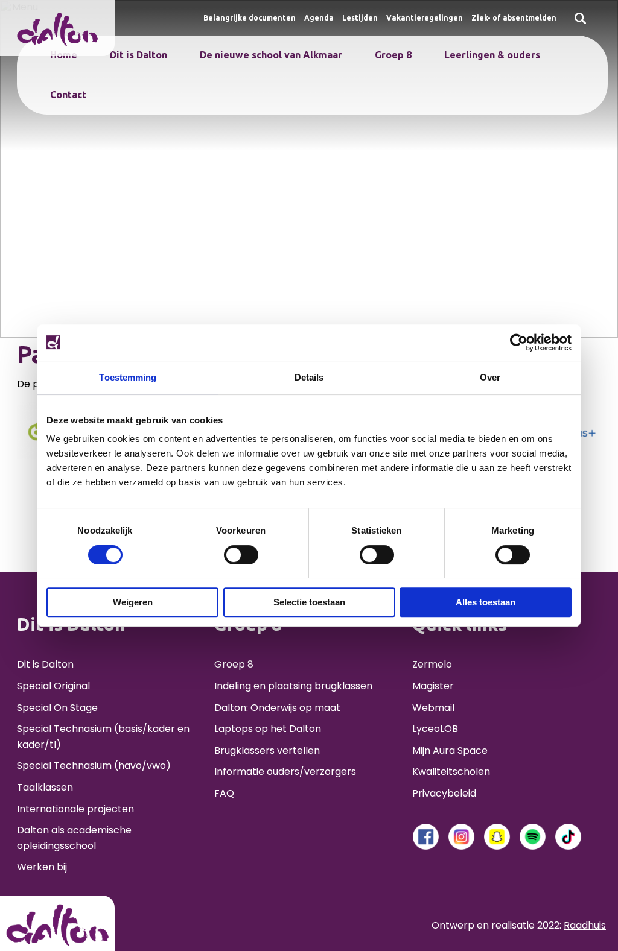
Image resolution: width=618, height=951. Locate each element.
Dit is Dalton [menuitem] (138, 54)
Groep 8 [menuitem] (393, 54)
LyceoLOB (435, 729)
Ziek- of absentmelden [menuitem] (513, 18)
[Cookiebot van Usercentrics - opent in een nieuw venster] (519, 342)
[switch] (241, 554)
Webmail (433, 708)
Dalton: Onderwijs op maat (277, 708)
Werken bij (42, 867)
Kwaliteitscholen (451, 772)
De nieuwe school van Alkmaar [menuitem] (271, 54)
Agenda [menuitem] (319, 18)
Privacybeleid (444, 793)
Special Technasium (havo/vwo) (94, 765)
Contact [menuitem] (68, 94)
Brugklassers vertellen (267, 750)
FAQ (224, 793)
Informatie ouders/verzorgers (285, 772)
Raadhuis (585, 925)
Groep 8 (233, 664)
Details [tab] (309, 377)
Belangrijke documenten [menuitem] (249, 18)
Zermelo (432, 664)
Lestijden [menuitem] (360, 18)
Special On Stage (57, 708)
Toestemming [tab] (127, 377)
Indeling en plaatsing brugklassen (293, 686)
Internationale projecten (75, 809)
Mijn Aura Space (450, 750)
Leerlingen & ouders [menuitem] (492, 54)
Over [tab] (490, 377)
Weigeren (133, 602)
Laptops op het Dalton (267, 729)
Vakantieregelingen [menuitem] (424, 18)
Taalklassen (45, 787)
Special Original (53, 686)
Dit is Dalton (45, 664)
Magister (433, 686)
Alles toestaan (485, 602)
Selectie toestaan (309, 602)
